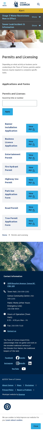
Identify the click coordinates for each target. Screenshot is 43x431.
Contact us (11, 331)
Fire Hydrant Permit (11, 168)
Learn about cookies (14, 420)
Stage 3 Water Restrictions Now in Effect (15, 17)
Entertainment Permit (12, 156)
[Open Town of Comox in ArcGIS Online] (21, 256)
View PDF (31, 128)
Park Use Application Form (11, 194)
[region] (21, 175)
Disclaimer (29, 385)
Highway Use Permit (11, 180)
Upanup (22, 394)
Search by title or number (12, 98)
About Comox (7, 385)
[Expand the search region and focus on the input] (38, 4)
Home (4, 235)
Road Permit (11, 208)
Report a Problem (24, 390)
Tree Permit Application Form (11, 222)
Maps (19, 385)
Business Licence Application (11, 142)
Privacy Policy (7, 390)
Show (34, 17)
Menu (5, 5)
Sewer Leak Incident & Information (13, 26)
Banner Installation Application (11, 127)
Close (35, 426)
